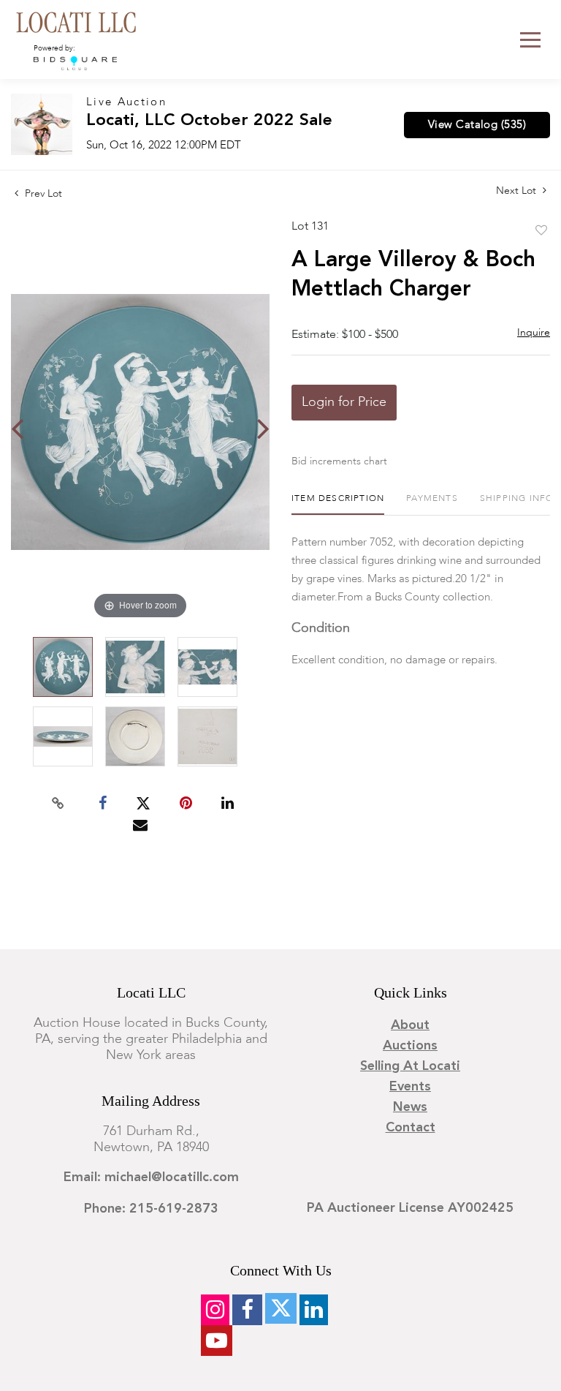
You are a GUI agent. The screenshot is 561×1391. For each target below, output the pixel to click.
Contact (410, 1127)
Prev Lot (42, 194)
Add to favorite (541, 231)
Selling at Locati (410, 1066)
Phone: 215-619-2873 (151, 1208)
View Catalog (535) (477, 125)
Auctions (410, 1045)
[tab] (337, 504)
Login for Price (344, 402)
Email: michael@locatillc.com (151, 1177)
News (410, 1107)
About (410, 1025)
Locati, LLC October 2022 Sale (209, 121)
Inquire (533, 333)
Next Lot (517, 191)
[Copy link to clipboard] (58, 804)
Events (410, 1086)
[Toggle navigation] (530, 40)
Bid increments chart (339, 461)
